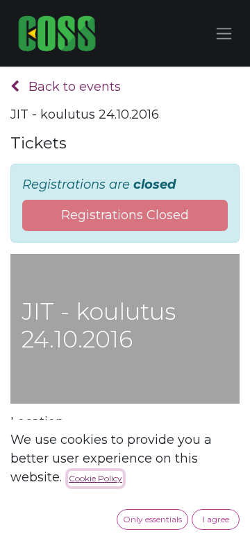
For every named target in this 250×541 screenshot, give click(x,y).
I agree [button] (216, 519)
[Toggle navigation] (224, 33)
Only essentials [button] (152, 519)
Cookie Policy (95, 478)
